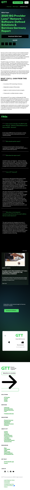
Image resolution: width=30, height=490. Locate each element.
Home (4, 6)
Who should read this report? (13, 141)
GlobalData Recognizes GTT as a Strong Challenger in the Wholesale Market (14, 272)
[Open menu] (26, 2)
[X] (8, 472)
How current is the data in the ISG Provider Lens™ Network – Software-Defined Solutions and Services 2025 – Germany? (15, 125)
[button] (2, 43)
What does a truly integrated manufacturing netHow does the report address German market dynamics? (14, 214)
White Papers (15, 6)
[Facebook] (10, 472)
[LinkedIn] (5, 472)
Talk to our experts (18, 2)
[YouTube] (13, 472)
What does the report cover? (13, 155)
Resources (9, 6)
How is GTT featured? (11, 172)
